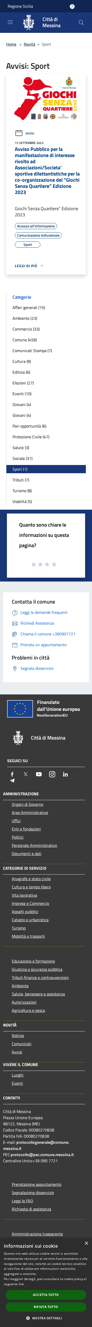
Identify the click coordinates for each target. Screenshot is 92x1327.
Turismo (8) (22, 491)
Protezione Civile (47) (31, 437)
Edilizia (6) (21, 372)
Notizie (18, 1035)
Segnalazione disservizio (33, 1192)
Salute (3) (21, 447)
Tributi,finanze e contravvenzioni (40, 977)
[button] (46, 1318)
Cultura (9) (22, 361)
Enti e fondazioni (26, 829)
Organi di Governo (27, 804)
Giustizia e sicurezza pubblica (37, 969)
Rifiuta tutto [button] (46, 1307)
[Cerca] (81, 23)
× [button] (86, 1243)
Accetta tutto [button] (46, 1295)
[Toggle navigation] (10, 22)
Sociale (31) (22, 458)
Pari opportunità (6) (29, 426)
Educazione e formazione (33, 961)
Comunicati (21, 1044)
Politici (18, 837)
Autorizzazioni (24, 1002)
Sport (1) (20, 469)
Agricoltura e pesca (28, 1010)
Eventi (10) (22, 394)
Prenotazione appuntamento (36, 1184)
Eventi (17, 1083)
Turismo (19, 928)
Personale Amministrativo (34, 845)
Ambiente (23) (25, 318)
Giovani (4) (22, 404)
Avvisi (30, 133)
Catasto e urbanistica (30, 920)
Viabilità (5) (22, 501)
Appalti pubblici (25, 911)
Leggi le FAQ (22, 1201)
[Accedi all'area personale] (72, 7)
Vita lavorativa (24, 895)
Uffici (16, 821)
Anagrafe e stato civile (31, 879)
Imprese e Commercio (30, 903)
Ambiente (20, 986)
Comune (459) (25, 340)
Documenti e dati (26, 853)
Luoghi (18, 1075)
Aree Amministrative (30, 812)
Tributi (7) (21, 480)
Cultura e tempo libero (31, 887)
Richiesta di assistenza (31, 1209)
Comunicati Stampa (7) (32, 350)
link (21, 1284)
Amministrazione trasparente (37, 1234)
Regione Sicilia (20, 6)
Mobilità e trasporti (28, 936)
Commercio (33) (26, 329)
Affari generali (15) (29, 307)
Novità (29, 44)
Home (11, 44)
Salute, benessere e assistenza (38, 994)
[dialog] (46, 1282)
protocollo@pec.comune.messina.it (42, 1154)
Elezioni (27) (23, 383)
